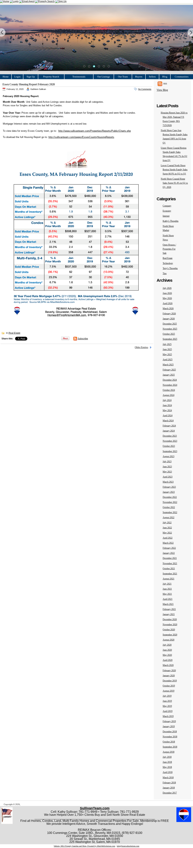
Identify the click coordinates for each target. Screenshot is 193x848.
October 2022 (169, 507)
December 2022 (170, 497)
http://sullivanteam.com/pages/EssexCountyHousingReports (81, 137)
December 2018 (170, 731)
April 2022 (167, 538)
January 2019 (169, 726)
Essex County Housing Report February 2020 (28, 84)
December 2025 (170, 323)
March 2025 (168, 364)
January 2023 (169, 492)
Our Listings (103, 76)
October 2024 (169, 390)
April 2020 (167, 660)
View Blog (162, 89)
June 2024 (167, 405)
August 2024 (168, 395)
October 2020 (169, 629)
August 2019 (168, 691)
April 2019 (167, 711)
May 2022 (167, 532)
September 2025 (170, 339)
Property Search (51, 76)
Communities (181, 76)
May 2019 (167, 706)
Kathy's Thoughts (170, 221)
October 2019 (169, 685)
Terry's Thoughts (170, 268)
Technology (168, 263)
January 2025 (169, 374)
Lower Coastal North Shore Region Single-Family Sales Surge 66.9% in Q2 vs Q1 (174, 169)
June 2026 (167, 293)
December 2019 (170, 680)
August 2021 (168, 578)
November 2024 (170, 385)
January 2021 (169, 614)
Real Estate (167, 258)
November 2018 (170, 736)
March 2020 (168, 665)
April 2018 (167, 772)
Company (167, 205)
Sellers (152, 76)
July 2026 (167, 288)
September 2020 (170, 634)
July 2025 (167, 344)
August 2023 (168, 456)
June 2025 (167, 349)
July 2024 (167, 400)
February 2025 (169, 369)
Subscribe (83, 338)
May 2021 (167, 594)
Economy (167, 211)
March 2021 (168, 604)
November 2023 (170, 441)
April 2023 (167, 476)
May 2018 (167, 767)
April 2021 (167, 599)
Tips (165, 273)
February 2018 (169, 782)
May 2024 (167, 410)
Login (17, 76)
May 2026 (167, 298)
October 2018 (169, 741)
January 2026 (169, 318)
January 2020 (169, 675)
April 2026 (167, 303)
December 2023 (170, 436)
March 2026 (168, 308)
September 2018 (170, 746)
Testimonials (78, 76)
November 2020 (170, 624)
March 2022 (168, 543)
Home (6, 76)
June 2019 (167, 701)
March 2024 (168, 420)
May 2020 (167, 655)
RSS (165, 84)
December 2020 (170, 619)
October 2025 (169, 334)
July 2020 (167, 645)
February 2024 (169, 425)
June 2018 (167, 762)
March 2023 (168, 482)
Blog (164, 76)
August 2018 (168, 752)
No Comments (144, 89)
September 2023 (170, 451)
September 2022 (170, 512)
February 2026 (169, 313)
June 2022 (167, 527)
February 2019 (169, 721)
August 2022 (168, 517)
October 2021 (169, 568)
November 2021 (170, 563)
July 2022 (167, 522)
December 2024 (170, 380)
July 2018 (167, 757)
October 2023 (169, 446)
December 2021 (170, 558)
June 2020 (167, 650)
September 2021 (170, 573)
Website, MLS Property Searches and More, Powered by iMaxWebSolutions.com (84, 846)
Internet (166, 216)
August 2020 (168, 639)
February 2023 (169, 487)
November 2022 (170, 502)
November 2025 (170, 329)
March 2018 (168, 777)
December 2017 (170, 792)
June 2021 (167, 589)
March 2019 (168, 716)
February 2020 (169, 670)
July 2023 (167, 461)
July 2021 (167, 583)
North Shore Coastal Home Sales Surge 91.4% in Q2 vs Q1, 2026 (174, 183)
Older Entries (141, 347)
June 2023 (167, 466)
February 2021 (169, 609)
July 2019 (167, 696)
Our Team (123, 76)
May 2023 (167, 471)
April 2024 (167, 415)
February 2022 (169, 548)
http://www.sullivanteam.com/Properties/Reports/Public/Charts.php (94, 130)
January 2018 (169, 787)
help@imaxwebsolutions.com (128, 846)
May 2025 (167, 354)
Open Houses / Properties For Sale (169, 248)
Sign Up (31, 76)
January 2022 (169, 553)
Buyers (138, 76)
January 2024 (169, 430)
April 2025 (167, 359)
